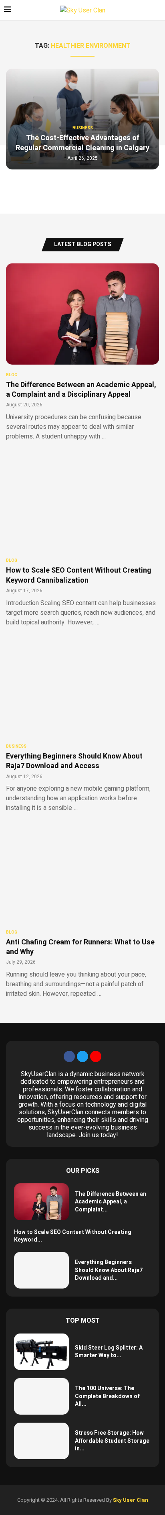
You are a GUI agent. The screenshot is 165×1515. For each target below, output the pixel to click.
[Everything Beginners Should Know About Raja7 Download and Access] (82, 724)
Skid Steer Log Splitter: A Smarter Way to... (109, 1352)
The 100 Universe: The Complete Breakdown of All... (107, 1396)
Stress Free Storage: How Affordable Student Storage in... (112, 1441)
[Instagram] (95, 1056)
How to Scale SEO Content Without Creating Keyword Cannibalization (78, 575)
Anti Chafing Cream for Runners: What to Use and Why (80, 947)
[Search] (157, 10)
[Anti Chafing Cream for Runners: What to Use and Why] (82, 910)
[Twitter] (82, 1056)
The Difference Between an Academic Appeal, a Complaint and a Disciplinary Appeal (81, 389)
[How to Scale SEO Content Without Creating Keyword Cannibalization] (82, 538)
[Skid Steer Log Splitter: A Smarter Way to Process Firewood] (41, 1352)
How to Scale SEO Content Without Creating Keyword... (72, 1236)
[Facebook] (69, 1056)
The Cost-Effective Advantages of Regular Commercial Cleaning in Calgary (82, 143)
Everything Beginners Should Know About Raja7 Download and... (109, 1270)
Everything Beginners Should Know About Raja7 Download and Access (74, 761)
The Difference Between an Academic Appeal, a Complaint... (110, 1202)
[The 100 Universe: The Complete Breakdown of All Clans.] (41, 1396)
